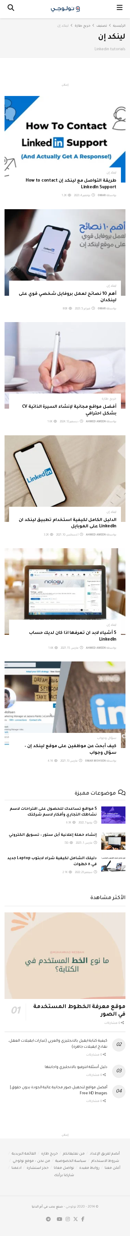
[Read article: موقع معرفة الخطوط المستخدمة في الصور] (65, 955)
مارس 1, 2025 (84, 843)
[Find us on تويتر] (75, 1220)
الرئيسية (119, 26)
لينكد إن (63, 26)
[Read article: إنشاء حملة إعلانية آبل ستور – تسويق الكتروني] (113, 841)
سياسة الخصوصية (70, 1161)
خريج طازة (82, 26)
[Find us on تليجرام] (48, 1220)
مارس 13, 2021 (69, 761)
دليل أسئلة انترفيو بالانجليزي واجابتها (76, 1067)
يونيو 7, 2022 (86, 823)
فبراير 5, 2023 (83, 309)
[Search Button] (11, 9)
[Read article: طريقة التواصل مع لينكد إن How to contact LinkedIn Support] (65, 139)
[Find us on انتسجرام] (68, 1220)
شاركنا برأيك (64, 1176)
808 (65, 309)
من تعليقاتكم (74, 1154)
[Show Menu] (119, 9)
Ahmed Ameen (96, 422)
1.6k (50, 422)
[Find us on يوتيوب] (59, 1220)
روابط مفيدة (89, 1168)
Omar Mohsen (95, 761)
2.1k (65, 872)
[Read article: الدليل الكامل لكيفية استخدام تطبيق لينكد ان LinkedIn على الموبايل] (65, 478)
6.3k (69, 823)
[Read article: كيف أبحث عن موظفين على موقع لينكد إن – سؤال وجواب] (65, 704)
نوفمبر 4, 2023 (82, 195)
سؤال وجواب (106, 738)
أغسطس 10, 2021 (67, 535)
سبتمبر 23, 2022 (84, 872)
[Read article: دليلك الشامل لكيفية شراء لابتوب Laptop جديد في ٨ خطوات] (113, 864)
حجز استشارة (38, 1168)
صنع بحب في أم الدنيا (47, 1207)
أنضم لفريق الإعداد (105, 1154)
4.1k (51, 761)
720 (66, 843)
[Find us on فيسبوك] (82, 1220)
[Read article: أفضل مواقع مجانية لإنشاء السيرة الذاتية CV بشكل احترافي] (65, 365)
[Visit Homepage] (65, 9)
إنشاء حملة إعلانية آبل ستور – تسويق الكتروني (53, 835)
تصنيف (101, 26)
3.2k (46, 535)
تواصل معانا (64, 1168)
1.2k (64, 195)
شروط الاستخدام (105, 1161)
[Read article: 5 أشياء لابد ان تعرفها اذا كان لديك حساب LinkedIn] (65, 591)
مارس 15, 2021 (70, 648)
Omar (102, 195)
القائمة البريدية (24, 1154)
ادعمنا (16, 1168)
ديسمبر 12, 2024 (69, 422)
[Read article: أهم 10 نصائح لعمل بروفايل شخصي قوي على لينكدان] (65, 252)
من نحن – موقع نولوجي (31, 1161)
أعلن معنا (112, 1168)
